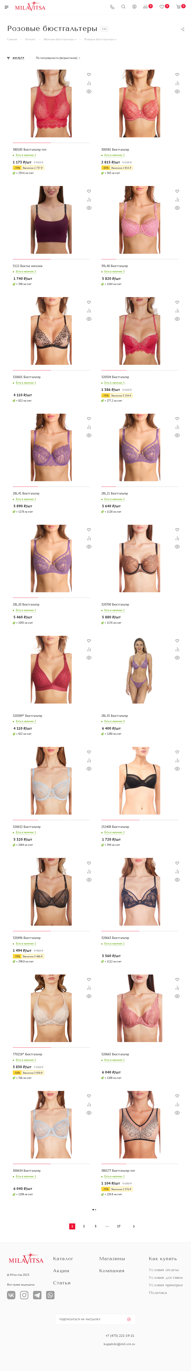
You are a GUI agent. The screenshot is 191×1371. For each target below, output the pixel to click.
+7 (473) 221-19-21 (120, 1335)
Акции (61, 1270)
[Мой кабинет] (134, 7)
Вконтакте (11, 1295)
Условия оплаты (164, 1270)
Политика (158, 1292)
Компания (111, 1270)
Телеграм (37, 1295)
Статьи (62, 1283)
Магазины (112, 1258)
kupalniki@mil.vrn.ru (120, 1344)
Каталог (63, 1258)
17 (118, 1226)
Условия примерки (166, 1285)
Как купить (163, 1258)
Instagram (24, 1295)
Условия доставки (166, 1277)
